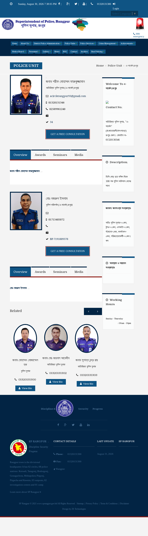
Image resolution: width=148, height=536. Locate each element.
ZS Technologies (79, 509)
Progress (98, 408)
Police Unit (115, 65)
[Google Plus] (65, 425)
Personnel (33, 52)
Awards (40, 155)
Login (116, 8)
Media (79, 155)
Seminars (60, 155)
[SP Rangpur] (45, 30)
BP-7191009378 (59, 239)
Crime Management (107, 44)
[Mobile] (93, 4)
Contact (74, 52)
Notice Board (18, 52)
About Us (25, 44)
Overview (20, 155)
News (57, 52)
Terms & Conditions (109, 503)
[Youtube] (81, 425)
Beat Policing (97, 52)
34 (51, 122)
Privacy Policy (92, 503)
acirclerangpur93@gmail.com (68, 96)
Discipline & (48, 408)
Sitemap (80, 503)
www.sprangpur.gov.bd (47, 503)
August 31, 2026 (105, 454)
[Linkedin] (88, 425)
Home (14, 44)
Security (83, 408)
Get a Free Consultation (68, 134)
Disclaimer (124, 503)
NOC (65, 52)
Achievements (127, 44)
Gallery (46, 52)
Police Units (70, 44)
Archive (84, 52)
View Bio (26, 388)
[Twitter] (73, 425)
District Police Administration (47, 44)
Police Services (87, 44)
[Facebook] (13, 4)
